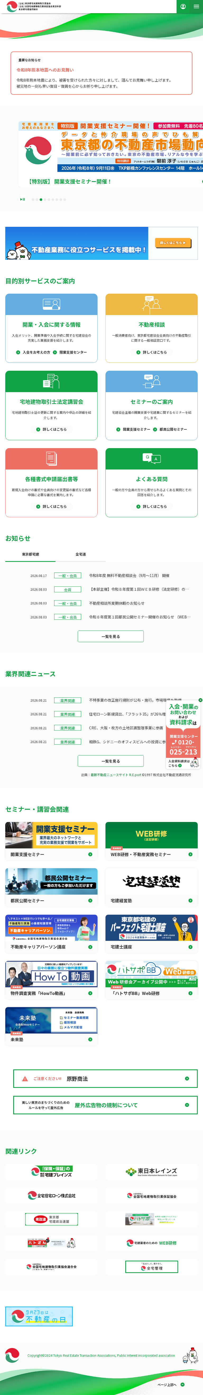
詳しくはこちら (155, 352)
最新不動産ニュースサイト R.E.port (116, 774)
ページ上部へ (167, 1384)
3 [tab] (41, 199)
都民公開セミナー (173, 429)
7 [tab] (57, 199)
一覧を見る (111, 636)
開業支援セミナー (136, 429)
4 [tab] (45, 199)
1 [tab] (33, 199)
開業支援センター (73, 352)
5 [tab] (49, 199)
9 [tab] (64, 199)
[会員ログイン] (183, 6)
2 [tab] (37, 199)
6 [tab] (53, 199)
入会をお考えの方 (36, 352)
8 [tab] (60, 199)
